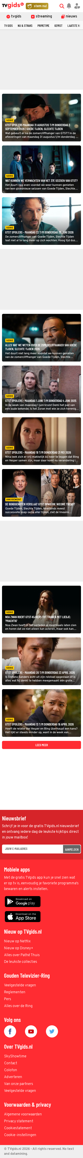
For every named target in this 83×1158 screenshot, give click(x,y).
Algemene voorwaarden (23, 1114)
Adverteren (13, 1077)
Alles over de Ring (18, 1006)
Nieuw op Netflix (17, 941)
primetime (43, 25)
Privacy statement (18, 1121)
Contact (10, 1063)
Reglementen (14, 992)
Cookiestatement (18, 1128)
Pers (7, 999)
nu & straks (25, 25)
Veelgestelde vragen (20, 985)
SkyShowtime (15, 1056)
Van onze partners (18, 1084)
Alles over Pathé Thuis (22, 955)
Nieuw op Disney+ (18, 948)
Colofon (10, 1070)
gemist (58, 25)
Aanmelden (72, 849)
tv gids (8, 25)
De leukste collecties (20, 962)
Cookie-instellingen (20, 1135)
